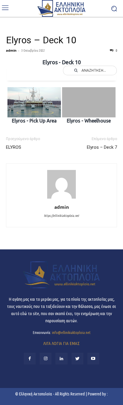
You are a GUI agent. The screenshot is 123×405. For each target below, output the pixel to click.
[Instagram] (45, 358)
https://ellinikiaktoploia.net (61, 215)
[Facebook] (30, 358)
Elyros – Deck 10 (41, 40)
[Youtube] (93, 358)
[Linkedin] (61, 358)
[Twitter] (77, 358)
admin (11, 50)
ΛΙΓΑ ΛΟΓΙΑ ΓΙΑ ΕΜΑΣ (61, 343)
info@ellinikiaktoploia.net (71, 332)
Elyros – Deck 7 (102, 147)
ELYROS (13, 147)
